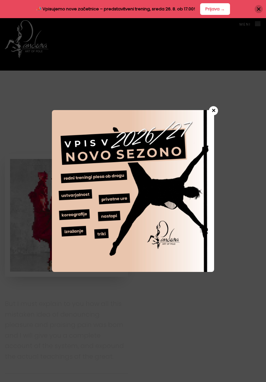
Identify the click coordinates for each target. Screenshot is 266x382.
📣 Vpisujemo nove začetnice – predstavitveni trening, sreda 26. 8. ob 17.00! (115, 9)
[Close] (259, 9)
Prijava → (215, 9)
